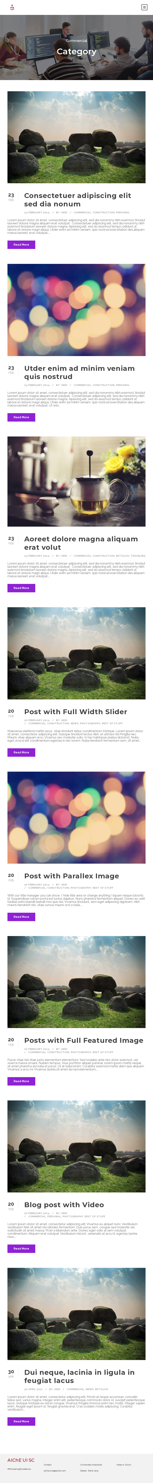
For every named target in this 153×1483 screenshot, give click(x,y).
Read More (21, 244)
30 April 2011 (33, 1389)
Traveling (138, 555)
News (75, 723)
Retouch (122, 555)
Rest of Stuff (112, 723)
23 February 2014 (37, 212)
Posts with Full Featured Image (83, 1040)
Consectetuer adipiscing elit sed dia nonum (77, 199)
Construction (104, 212)
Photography (90, 723)
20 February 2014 (37, 720)
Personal (123, 212)
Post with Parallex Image (71, 876)
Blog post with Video (64, 1204)
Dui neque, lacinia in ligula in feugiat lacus (79, 1376)
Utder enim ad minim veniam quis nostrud (79, 372)
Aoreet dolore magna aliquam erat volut (81, 543)
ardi (64, 212)
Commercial (82, 212)
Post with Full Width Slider (75, 711)
